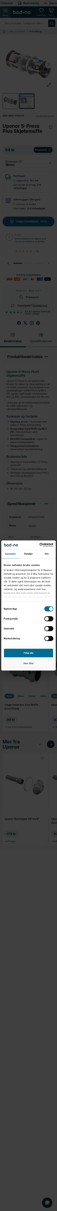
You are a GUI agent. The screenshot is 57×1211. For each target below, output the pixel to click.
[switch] (48, 618)
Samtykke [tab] (10, 553)
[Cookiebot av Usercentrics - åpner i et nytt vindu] (40, 545)
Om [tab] (47, 553)
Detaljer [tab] (28, 553)
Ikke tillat (28, 663)
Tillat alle (28, 653)
